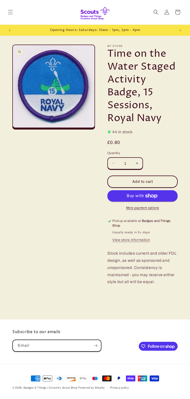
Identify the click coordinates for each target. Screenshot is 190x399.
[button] (10, 12)
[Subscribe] (95, 346)
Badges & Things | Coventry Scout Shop (50, 387)
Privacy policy (119, 387)
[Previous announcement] (9, 30)
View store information (131, 240)
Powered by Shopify (91, 387)
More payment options (142, 208)
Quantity (113, 153)
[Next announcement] (180, 30)
